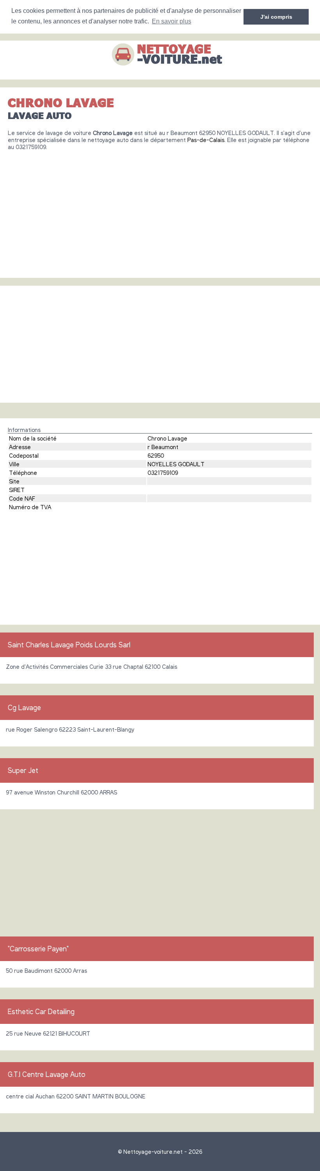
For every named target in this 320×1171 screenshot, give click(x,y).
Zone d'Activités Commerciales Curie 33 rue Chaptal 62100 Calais (91, 666)
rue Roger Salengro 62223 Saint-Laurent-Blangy (70, 729)
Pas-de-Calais (205, 139)
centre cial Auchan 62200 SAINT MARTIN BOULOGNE (76, 1096)
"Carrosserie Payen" (38, 948)
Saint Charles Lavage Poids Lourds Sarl (69, 644)
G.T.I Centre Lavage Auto (46, 1074)
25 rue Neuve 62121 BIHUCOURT (48, 1033)
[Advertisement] (160, 211)
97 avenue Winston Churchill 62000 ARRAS (61, 792)
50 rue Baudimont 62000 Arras (46, 970)
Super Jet (23, 770)
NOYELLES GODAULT (176, 463)
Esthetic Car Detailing (41, 1011)
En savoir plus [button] (171, 21)
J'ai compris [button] (276, 17)
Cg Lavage (24, 707)
